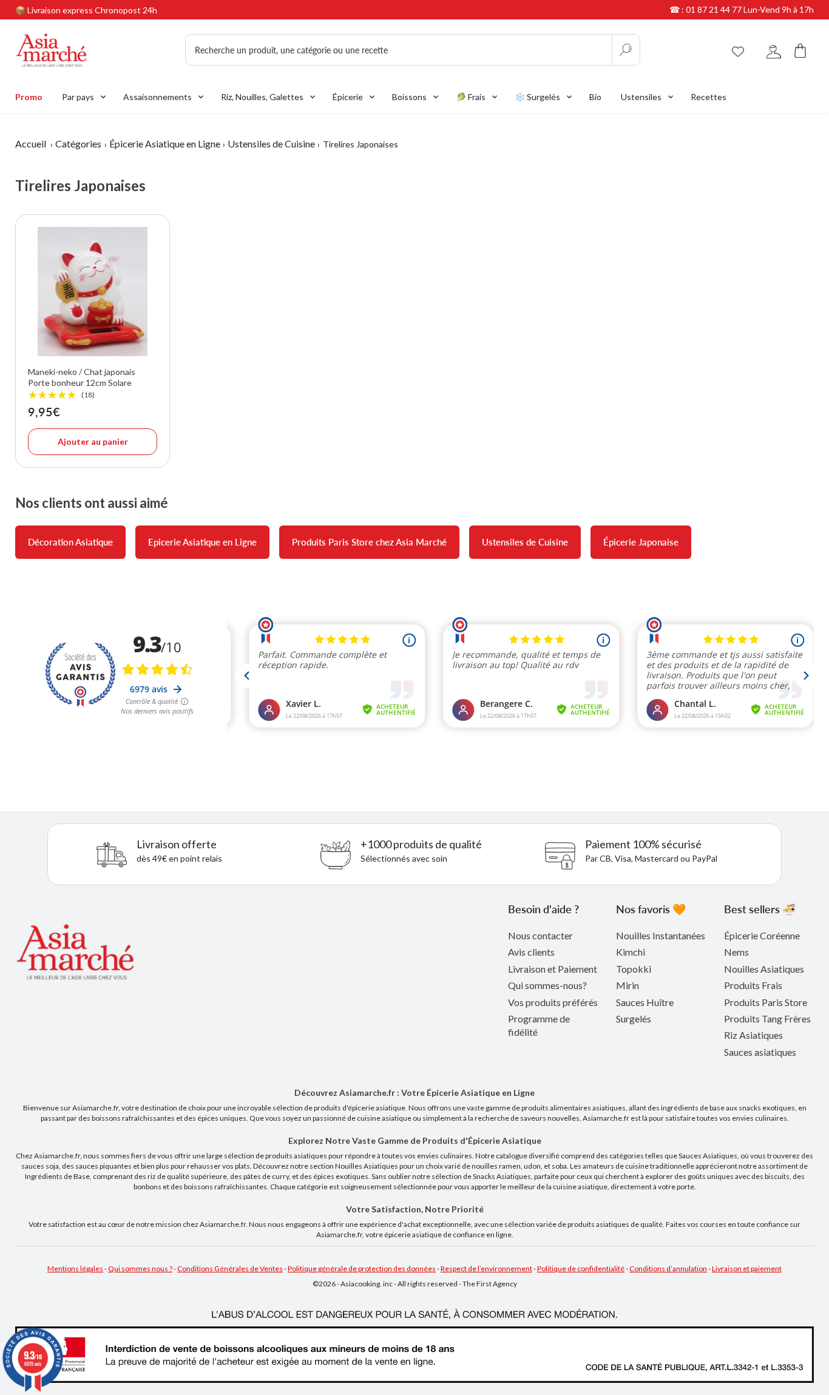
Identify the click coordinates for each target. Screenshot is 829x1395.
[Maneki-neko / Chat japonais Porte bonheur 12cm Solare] (92, 291)
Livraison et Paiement (552, 968)
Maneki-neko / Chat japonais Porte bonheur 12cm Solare (81, 383)
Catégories (78, 143)
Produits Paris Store (765, 1002)
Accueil (30, 143)
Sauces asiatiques (760, 1052)
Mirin (627, 985)
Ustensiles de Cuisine (271, 143)
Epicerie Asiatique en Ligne (202, 541)
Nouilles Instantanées (660, 935)
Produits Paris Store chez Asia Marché (369, 541)
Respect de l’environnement (486, 1268)
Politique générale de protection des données (362, 1268)
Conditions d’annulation (668, 1268)
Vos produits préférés (553, 1002)
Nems (736, 952)
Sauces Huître (645, 1002)
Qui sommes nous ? (140, 1268)
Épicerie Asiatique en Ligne (164, 143)
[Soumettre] (626, 50)
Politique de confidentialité (580, 1268)
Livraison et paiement (747, 1268)
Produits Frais (753, 985)
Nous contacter (540, 935)
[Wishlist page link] (738, 50)
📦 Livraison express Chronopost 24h (86, 10)
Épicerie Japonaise (640, 541)
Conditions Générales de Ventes (230, 1268)
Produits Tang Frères (767, 1018)
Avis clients (531, 952)
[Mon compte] (773, 50)
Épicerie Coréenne (762, 935)
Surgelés (633, 1018)
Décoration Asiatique (70, 541)
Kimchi (630, 952)
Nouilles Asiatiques (764, 968)
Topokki (633, 968)
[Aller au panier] (800, 50)
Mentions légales (75, 1268)
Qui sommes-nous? (547, 985)
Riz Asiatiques (753, 1035)
